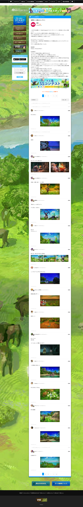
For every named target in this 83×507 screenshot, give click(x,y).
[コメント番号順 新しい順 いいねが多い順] (65, 100)
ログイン (19, 38)
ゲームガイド (19, 51)
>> (56, 95)
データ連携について (19, 42)
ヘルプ (59, 1)
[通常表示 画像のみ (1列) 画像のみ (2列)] (34, 100)
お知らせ (23, 1)
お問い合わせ (56, 492)
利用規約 (20, 492)
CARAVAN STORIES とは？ (19, 46)
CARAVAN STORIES (41, 500)
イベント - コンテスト (28, 4)
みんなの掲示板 (30, 1)
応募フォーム (62, 492)
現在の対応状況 (66, 1)
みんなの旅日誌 (39, 1)
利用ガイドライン (42, 492)
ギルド (46, 1)
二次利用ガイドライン (50, 492)
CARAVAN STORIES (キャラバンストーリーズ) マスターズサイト (19, 10)
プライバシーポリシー (26, 492)
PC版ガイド (19, 33)
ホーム (13, 4)
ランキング (52, 1)
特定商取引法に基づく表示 (35, 492)
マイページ (16, 1)
